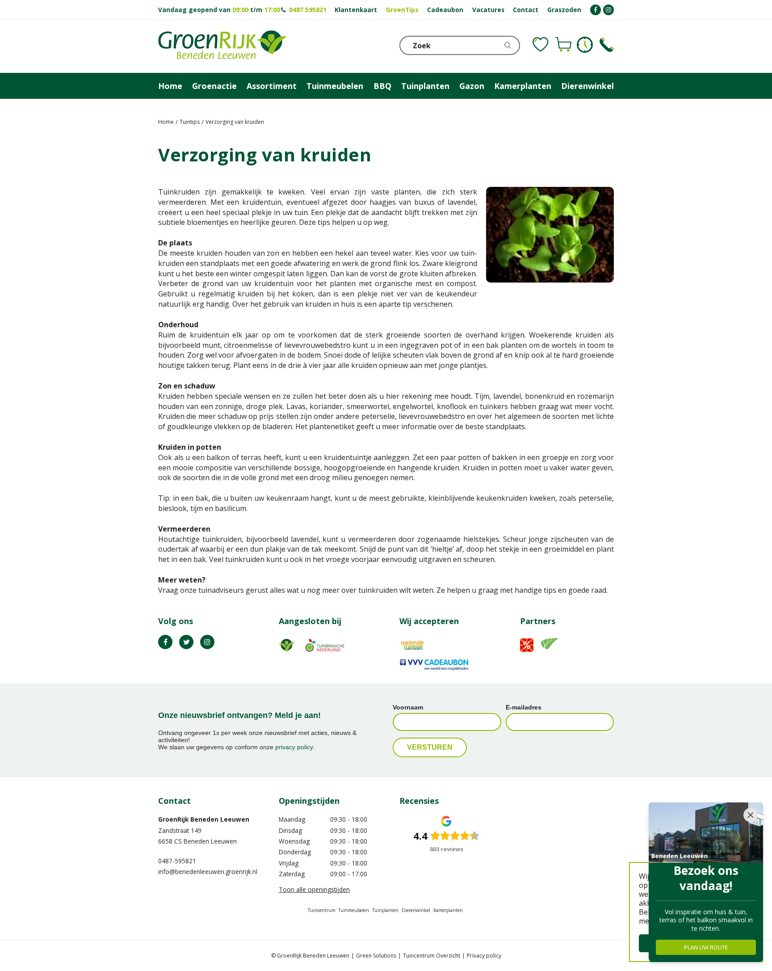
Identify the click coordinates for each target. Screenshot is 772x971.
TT (186, 642)
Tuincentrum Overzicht (431, 955)
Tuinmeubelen (353, 910)
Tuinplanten (385, 910)
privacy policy (294, 747)
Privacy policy (484, 955)
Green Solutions (376, 955)
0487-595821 (177, 861)
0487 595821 (308, 9)
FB (165, 642)
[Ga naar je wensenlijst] (541, 45)
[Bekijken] (563, 45)
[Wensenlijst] (541, 45)
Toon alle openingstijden (314, 889)
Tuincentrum (322, 910)
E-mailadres (523, 707)
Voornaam (408, 707)
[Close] (750, 815)
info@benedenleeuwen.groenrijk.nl (207, 871)
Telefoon (607, 45)
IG (207, 642)
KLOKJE (585, 45)
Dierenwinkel (416, 910)
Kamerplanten (448, 910)
